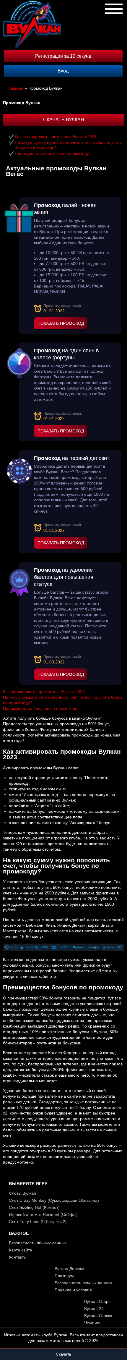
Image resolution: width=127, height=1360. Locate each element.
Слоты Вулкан (22, 1193)
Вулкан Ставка (98, 1315)
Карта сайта (20, 1250)
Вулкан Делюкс (69, 1268)
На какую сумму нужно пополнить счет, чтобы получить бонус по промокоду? (68, 145)
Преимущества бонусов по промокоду (52, 153)
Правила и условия (73, 1290)
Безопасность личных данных (37, 1243)
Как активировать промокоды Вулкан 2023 (56, 136)
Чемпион (93, 1322)
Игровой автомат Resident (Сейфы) (43, 1214)
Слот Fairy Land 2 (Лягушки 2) (38, 1221)
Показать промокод (61, 323)
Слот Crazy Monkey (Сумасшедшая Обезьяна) (54, 1200)
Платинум (64, 1275)
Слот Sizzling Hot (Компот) (34, 1207)
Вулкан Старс (97, 1301)
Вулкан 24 (94, 1308)
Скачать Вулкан (63, 119)
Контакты (18, 1257)
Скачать (63, 1354)
